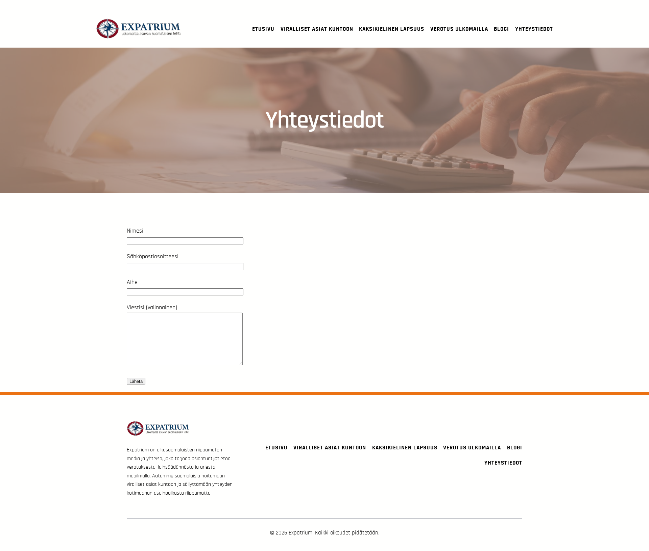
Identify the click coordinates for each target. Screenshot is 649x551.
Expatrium (300, 532)
